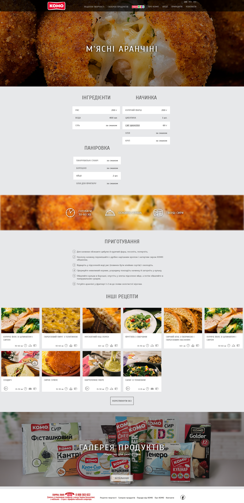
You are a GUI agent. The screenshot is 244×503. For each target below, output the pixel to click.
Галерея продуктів (118, 6)
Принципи (176, 6)
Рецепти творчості (94, 6)
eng (194, 2)
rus (190, 2)
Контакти (191, 6)
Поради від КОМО (145, 498)
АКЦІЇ (165, 6)
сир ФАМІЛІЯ (132, 125)
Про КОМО (153, 6)
